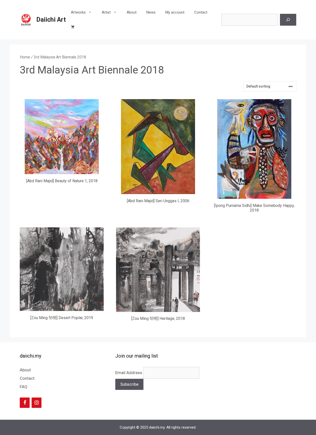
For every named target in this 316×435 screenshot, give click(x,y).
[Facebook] (25, 403)
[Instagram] (36, 403)
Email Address (129, 372)
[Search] (288, 20)
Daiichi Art (51, 19)
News (151, 12)
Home (25, 57)
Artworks (78, 12)
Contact (200, 12)
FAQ (23, 386)
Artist (106, 12)
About (132, 12)
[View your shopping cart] (72, 27)
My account (174, 12)
